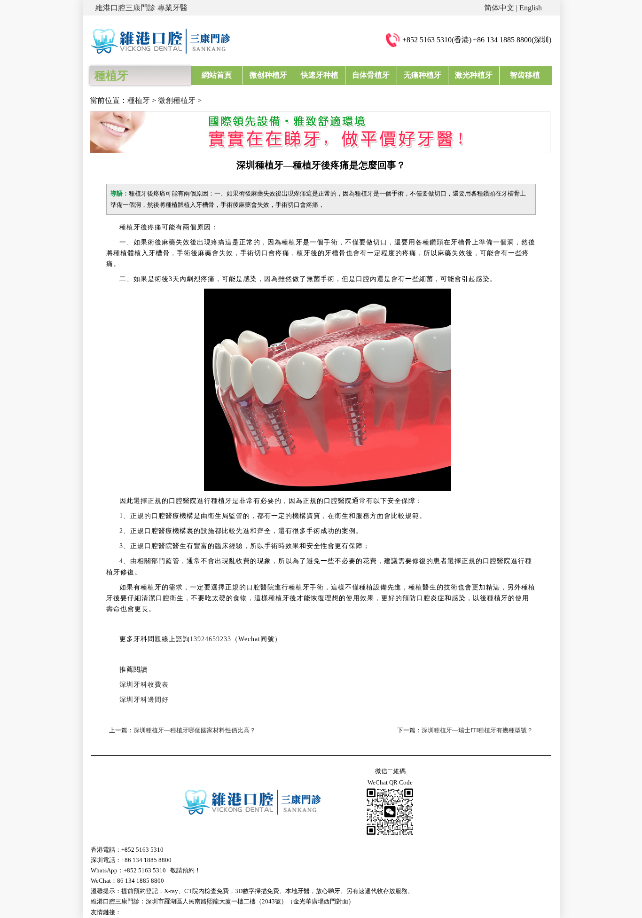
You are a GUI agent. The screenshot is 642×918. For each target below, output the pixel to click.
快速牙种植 (319, 75)
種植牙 (138, 100)
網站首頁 (217, 75)
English (530, 8)
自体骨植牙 (371, 75)
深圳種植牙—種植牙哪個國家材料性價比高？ (194, 730)
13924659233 (210, 639)
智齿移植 (525, 75)
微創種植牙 (177, 100)
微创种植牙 (268, 75)
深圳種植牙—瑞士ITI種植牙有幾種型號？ (477, 730)
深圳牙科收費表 (144, 684)
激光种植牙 (474, 75)
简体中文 (499, 8)
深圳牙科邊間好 (144, 699)
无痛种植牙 (422, 75)
